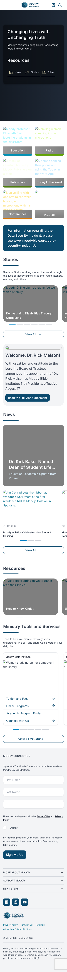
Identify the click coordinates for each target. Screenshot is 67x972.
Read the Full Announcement (27, 398)
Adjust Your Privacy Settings (17, 929)
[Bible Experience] (53, 5)
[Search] (60, 5)
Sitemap (40, 924)
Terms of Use (43, 816)
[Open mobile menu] (7, 5)
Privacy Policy (10, 924)
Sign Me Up (15, 855)
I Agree (13, 827)
